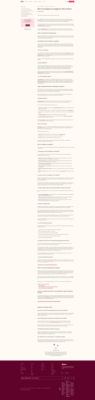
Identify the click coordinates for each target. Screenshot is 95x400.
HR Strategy (41, 6)
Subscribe (27, 25)
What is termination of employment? (25, 8)
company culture (47, 296)
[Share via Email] (30, 29)
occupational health (43, 114)
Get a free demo (35, 378)
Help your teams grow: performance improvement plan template (48, 286)
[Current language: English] (67, 1)
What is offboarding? (42, 285)
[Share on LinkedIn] (28, 29)
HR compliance (43, 119)
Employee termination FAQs (24, 16)
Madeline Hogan (41, 11)
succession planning (62, 134)
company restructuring (41, 25)
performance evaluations (41, 81)
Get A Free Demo (71, 1)
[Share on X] (25, 29)
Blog (38, 6)
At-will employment (40, 79)
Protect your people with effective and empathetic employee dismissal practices (27, 15)
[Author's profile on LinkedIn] (55, 348)
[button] (27, 1)
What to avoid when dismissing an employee (26, 13)
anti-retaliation (70, 110)
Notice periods (40, 126)
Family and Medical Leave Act (58, 107)
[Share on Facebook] (26, 29)
